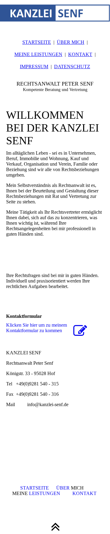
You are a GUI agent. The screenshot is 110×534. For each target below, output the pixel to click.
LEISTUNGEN (44, 493)
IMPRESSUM (34, 66)
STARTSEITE (36, 42)
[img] (55, 15)
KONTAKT (80, 54)
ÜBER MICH (70, 42)
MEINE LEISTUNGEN (38, 54)
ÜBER (63, 487)
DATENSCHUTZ (72, 66)
